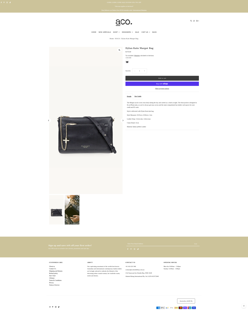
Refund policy (53, 273)
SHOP (115, 32)
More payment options (162, 88)
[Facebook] (1, 3)
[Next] (123, 120)
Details (129, 96)
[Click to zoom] (119, 50)
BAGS (117, 38)
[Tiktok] (10, 3)
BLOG (154, 32)
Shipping (137, 55)
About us (52, 266)
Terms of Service (54, 285)
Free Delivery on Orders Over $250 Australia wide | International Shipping (124, 10)
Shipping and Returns (55, 271)
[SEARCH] (191, 21)
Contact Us (52, 269)
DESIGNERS (126, 32)
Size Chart (52, 276)
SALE (137, 32)
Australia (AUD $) (186, 301)
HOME (93, 32)
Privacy (51, 283)
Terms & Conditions (55, 280)
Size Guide (137, 96)
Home (112, 38)
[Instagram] (7, 3)
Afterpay (52, 278)
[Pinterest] (4, 3)
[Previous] (49, 120)
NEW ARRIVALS (105, 32)
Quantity (128, 71)
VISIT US (144, 32)
